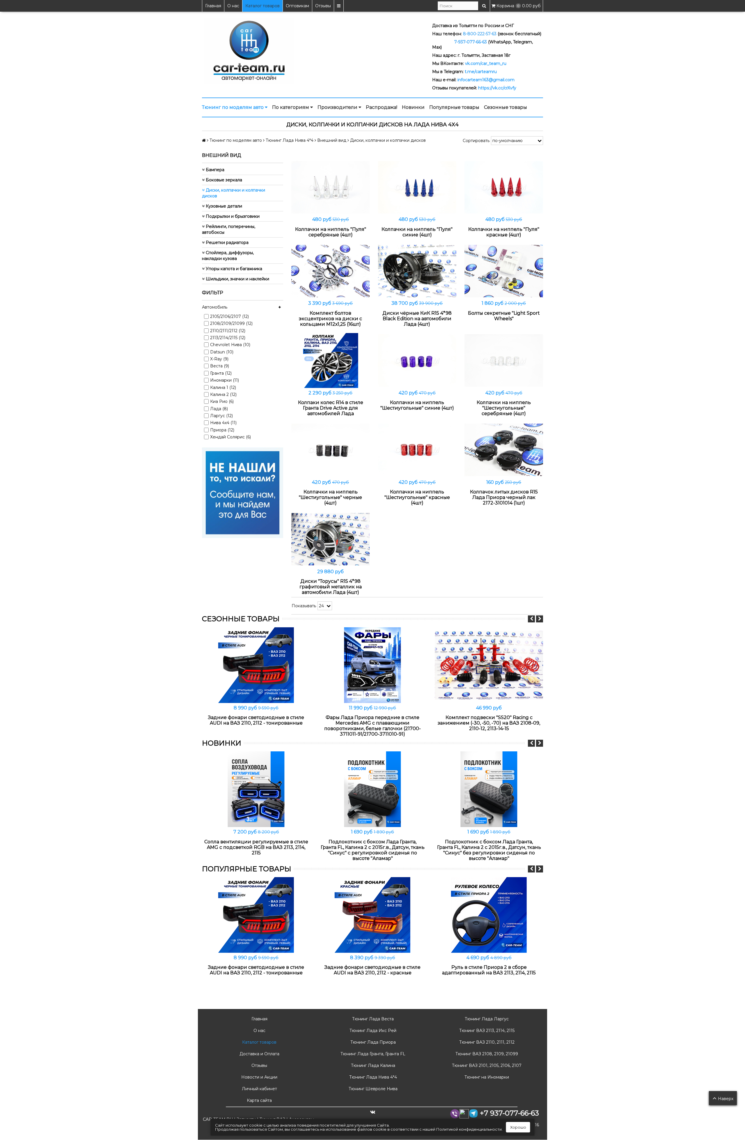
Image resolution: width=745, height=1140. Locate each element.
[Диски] (330, 539)
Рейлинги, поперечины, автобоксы (228, 229)
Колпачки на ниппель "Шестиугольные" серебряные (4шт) (504, 408)
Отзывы (323, 5)
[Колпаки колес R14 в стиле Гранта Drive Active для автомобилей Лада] (330, 360)
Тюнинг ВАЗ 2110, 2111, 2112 (486, 1042)
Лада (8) (219, 408)
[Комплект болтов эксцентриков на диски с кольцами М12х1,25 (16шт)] (330, 271)
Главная (213, 5)
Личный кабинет (259, 1088)
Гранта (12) (221, 373)
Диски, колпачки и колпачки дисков (233, 193)
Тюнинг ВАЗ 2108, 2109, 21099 (486, 1053)
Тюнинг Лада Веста (372, 1019)
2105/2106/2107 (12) (229, 316)
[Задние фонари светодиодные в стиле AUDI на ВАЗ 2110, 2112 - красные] (372, 915)
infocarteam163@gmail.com (486, 79)
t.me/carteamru (481, 71)
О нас (233, 5)
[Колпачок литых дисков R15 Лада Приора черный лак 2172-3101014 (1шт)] (503, 449)
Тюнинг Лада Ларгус (486, 1019)
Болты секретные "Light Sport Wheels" (504, 315)
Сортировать (476, 140)
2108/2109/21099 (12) (231, 323)
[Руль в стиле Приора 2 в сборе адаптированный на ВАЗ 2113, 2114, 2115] (489, 915)
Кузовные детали (223, 206)
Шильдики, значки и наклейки (237, 279)
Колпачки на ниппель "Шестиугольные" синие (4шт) (417, 405)
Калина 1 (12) (223, 387)
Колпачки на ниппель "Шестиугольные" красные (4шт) (417, 497)
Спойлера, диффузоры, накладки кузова (228, 255)
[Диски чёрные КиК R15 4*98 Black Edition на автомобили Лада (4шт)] (417, 271)
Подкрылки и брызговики (232, 216)
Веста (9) (219, 366)
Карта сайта (259, 1100)
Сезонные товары (505, 107)
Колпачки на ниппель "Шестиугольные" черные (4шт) (330, 497)
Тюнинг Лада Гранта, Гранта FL (372, 1053)
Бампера (214, 169)
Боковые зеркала (223, 180)
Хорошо (518, 1127)
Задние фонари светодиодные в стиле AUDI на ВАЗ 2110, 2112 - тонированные (256, 720)
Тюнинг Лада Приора (372, 1042)
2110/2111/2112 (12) (227, 330)
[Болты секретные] (503, 271)
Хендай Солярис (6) (230, 437)
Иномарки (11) (224, 380)
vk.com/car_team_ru (485, 63)
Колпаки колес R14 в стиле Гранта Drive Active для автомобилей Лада (330, 408)
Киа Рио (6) (222, 401)
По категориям (291, 107)
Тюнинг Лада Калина (372, 1065)
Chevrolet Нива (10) (230, 344)
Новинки (413, 107)
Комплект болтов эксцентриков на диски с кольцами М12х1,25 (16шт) (330, 318)
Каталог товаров (262, 5)
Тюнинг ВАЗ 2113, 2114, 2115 (486, 1030)
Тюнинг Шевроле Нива (372, 1088)
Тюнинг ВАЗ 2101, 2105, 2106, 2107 (486, 1065)
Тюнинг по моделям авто (233, 107)
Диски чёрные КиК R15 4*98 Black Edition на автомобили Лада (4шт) (417, 318)
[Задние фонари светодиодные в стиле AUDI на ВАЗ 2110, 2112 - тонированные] (256, 665)
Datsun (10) (221, 352)
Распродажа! (381, 107)
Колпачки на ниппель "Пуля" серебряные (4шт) (330, 232)
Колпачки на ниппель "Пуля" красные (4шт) (503, 232)
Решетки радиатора (227, 242)
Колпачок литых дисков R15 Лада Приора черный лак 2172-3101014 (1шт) (504, 497)
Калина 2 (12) (223, 394)
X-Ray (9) (219, 359)
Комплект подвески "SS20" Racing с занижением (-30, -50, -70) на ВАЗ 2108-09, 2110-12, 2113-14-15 (489, 723)
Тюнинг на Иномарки (486, 1077)
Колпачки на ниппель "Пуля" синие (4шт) (417, 232)
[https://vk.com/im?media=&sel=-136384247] (242, 492)
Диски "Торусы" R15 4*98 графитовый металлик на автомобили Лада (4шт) (330, 586)
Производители (338, 107)
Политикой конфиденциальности (469, 1129)
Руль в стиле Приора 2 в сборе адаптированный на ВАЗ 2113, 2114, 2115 (489, 970)
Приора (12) (222, 430)
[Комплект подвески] (489, 665)
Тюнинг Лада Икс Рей (372, 1030)
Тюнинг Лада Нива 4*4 (372, 1077)
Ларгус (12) (221, 415)
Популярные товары (454, 107)
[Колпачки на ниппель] (330, 187)
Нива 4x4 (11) (223, 422)
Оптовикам (297, 5)
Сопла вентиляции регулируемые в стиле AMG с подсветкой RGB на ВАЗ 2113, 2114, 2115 (256, 847)
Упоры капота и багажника (233, 268)
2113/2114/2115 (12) (227, 337)
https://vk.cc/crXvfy (497, 88)
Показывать (304, 605)
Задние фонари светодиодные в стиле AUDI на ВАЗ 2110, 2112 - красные (372, 970)
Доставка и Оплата (258, 1053)
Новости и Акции (258, 1077)
